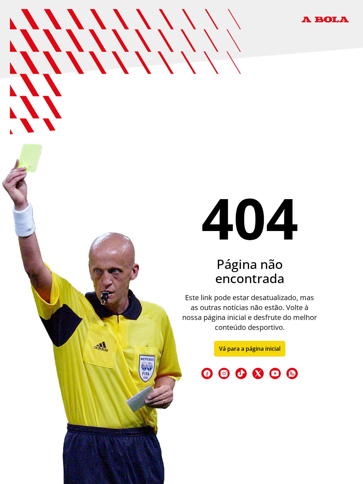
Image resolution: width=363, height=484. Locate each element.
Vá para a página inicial (249, 349)
